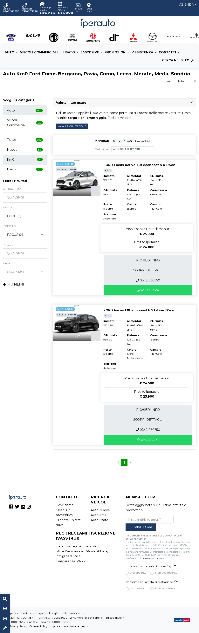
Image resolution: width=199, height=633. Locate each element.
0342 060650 (149, 280)
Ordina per (102, 149)
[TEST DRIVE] (5, 609)
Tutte (24, 140)
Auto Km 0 (99, 515)
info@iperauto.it (68, 556)
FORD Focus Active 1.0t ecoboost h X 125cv (139, 165)
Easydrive (89, 52)
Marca (7, 207)
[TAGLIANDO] (5, 628)
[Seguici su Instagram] (29, 507)
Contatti (167, 52)
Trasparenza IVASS (70, 561)
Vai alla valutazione (72, 126)
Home (167, 81)
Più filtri (15, 284)
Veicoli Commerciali (39, 52)
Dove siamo (64, 505)
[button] (124, 103)
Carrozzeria (12, 188)
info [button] (148, 260)
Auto (9, 52)
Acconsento (138, 572)
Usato (69, 52)
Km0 (24, 159)
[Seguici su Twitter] (17, 507)
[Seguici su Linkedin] (23, 507)
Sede (6, 263)
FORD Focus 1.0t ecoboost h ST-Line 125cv (139, 310)
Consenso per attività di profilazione (150, 581)
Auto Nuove (100, 510)
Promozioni (116, 52)
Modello (9, 226)
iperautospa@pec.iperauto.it (78, 546)
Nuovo (24, 150)
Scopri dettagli (147, 270)
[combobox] (25, 197)
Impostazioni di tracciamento (69, 626)
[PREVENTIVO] (5, 618)
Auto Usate (99, 520)
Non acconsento (166, 572)
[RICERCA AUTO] (5, 599)
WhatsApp (149, 290)
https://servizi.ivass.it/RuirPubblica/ (82, 551)
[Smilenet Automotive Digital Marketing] (182, 619)
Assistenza (142, 52)
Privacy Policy (18, 626)
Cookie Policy (38, 626)
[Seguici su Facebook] (11, 507)
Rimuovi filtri (142, 141)
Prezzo (8, 244)
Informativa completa (153, 558)
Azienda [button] (186, 4)
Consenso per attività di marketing (149, 566)
